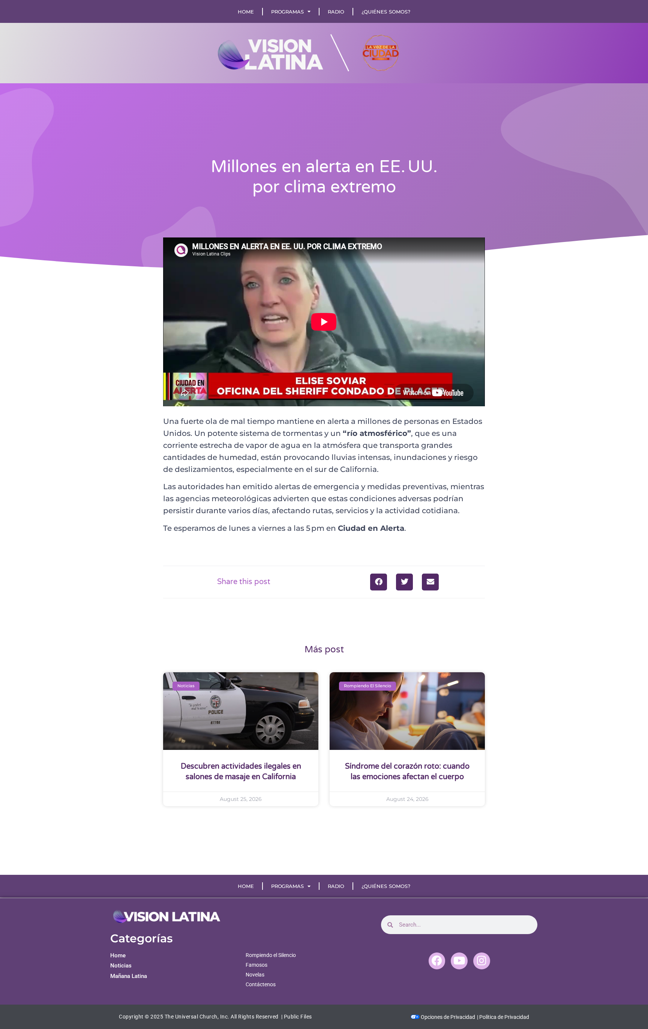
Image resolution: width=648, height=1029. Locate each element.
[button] (378, 582)
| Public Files (296, 1017)
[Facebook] (437, 960)
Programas (287, 12)
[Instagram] (481, 960)
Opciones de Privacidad (447, 1017)
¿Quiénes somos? (386, 12)
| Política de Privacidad (503, 1017)
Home (246, 12)
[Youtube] (459, 960)
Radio (336, 12)
